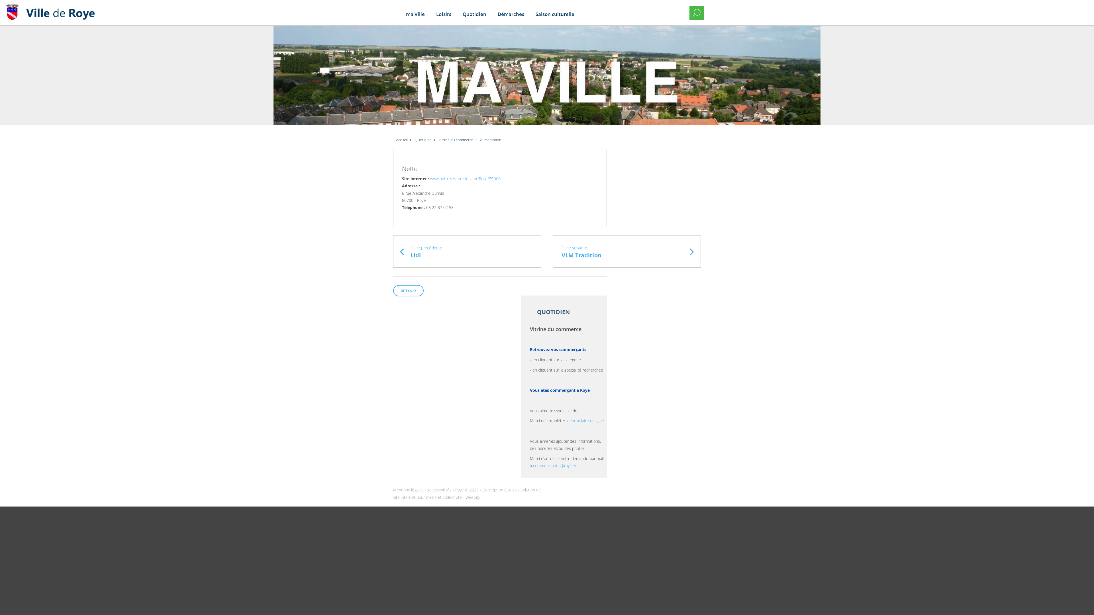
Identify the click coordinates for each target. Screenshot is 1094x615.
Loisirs (443, 14)
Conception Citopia (500, 490)
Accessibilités (440, 490)
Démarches (511, 14)
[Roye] (52, 8)
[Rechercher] (696, 13)
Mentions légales (409, 490)
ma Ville (415, 14)
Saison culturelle (555, 14)
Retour (408, 291)
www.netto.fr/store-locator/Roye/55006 (465, 178)
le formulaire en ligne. (585, 420)
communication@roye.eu (555, 465)
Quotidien (474, 14)
